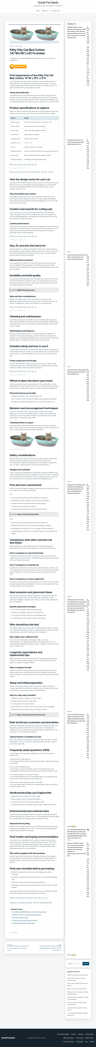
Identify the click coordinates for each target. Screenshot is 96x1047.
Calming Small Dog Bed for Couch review (77, 1009)
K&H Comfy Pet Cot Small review (76, 988)
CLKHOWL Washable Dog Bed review (23, 923)
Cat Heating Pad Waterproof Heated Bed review (77, 1014)
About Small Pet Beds (63, 1034)
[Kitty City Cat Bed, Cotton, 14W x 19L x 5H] (23, 164)
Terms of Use (79, 1038)
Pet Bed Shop (55, 10)
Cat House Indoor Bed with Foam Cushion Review (76, 1003)
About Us (45, 10)
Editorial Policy (89, 1038)
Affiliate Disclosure (68, 1038)
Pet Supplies (14, 932)
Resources (81, 1034)
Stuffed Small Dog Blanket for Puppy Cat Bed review (77, 998)
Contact (73, 1034)
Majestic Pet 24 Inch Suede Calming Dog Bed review (77, 993)
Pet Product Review (68, 1041)
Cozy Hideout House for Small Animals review (76, 979)
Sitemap (92, 1041)
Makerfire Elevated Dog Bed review (77, 975)
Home (38, 10)
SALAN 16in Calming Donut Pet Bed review (77, 984)
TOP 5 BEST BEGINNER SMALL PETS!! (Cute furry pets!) (29, 912)
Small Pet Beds (48, 2)
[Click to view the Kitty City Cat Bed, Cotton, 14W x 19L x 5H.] (18, 66)
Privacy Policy (89, 1034)
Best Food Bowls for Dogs (20, 917)
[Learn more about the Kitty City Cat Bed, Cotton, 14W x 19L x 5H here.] (32, 172)
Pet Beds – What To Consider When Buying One (26, 914)
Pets (86, 1041)
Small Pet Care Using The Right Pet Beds (24, 920)
